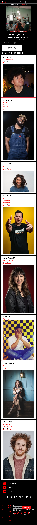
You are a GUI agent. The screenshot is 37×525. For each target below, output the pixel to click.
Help (3, 509)
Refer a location (9, 512)
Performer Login (10, 508)
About (3, 505)
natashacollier (7, 263)
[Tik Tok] (28, 513)
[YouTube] (14, 513)
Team (3, 512)
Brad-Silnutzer (7, 429)
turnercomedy (7, 205)
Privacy (21, 524)
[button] (24, 2)
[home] (4, 2)
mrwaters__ (7, 110)
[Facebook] (21, 513)
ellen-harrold (7, 369)
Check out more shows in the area (18, 4)
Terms (23, 524)
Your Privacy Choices (3, 516)
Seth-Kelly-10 (7, 169)
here (18, 43)
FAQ (3, 507)
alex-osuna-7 (7, 62)
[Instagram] (18, 513)
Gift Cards (10, 505)
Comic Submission (10, 515)
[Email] (25, 513)
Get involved (9, 519)
